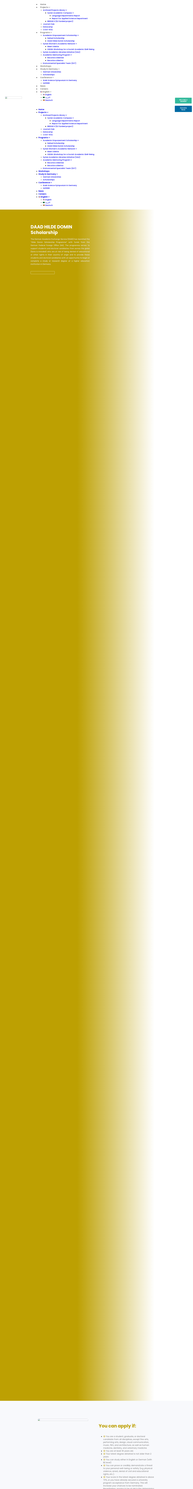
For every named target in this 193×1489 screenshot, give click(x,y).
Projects (44, 7)
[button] (100, 104)
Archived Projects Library (54, 10)
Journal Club (49, 24)
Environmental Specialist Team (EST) (59, 63)
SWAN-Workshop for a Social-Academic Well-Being (70, 49)
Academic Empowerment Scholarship (60, 35)
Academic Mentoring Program (56, 55)
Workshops (43, 171)
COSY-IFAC (48, 134)
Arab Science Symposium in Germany (60, 80)
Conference (46, 77)
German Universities (52, 72)
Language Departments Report (66, 15)
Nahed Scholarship (55, 38)
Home (41, 109)
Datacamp (48, 27)
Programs (45, 32)
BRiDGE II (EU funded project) (60, 21)
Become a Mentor (55, 60)
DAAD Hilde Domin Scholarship (61, 41)
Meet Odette (53, 46)
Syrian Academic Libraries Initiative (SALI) (61, 52)
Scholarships (49, 179)
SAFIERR (46, 188)
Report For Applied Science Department (70, 18)
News (41, 191)
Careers (42, 194)
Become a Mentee (55, 57)
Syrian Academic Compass (59, 13)
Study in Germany (49, 69)
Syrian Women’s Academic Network (59, 43)
